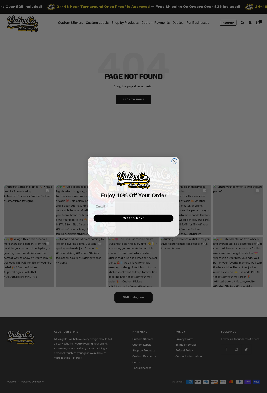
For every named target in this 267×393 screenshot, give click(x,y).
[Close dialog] (174, 161)
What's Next (133, 218)
